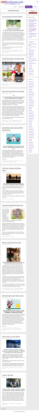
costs (12, 83)
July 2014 (30, 150)
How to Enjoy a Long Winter (11, 336)
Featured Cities (31, 51)
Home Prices (21, 83)
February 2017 (31, 111)
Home (15, 6)
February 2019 (31, 92)
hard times (15, 120)
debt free (20, 403)
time (18, 51)
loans (9, 161)
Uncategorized (31, 74)
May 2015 (30, 140)
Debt (29, 48)
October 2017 (31, 103)
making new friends (8, 289)
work (22, 51)
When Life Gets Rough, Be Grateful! (13, 91)
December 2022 (31, 86)
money (13, 51)
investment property (5, 161)
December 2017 (31, 100)
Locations (30, 66)
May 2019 (30, 89)
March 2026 (31, 81)
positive (20, 367)
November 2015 (31, 134)
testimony (11, 121)
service (6, 404)
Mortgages (11, 160)
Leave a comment (6, 52)
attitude (12, 367)
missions (3, 404)
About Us (35, 6)
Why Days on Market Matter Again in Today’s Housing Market (33, 20)
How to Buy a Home (32, 63)
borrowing (15, 329)
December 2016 (31, 115)
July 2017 (30, 108)
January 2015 (31, 143)
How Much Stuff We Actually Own (12, 205)
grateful (12, 120)
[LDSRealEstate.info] (12, 2)
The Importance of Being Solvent (12, 16)
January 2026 (31, 84)
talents (3, 121)
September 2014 (31, 147)
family (14, 83)
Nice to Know (28, 6)
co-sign (21, 160)
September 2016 (31, 118)
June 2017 (30, 110)
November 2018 (31, 94)
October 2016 (31, 116)
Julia (11, 18)
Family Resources (6, 83)
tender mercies (7, 121)
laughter (19, 120)
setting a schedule (19, 289)
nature (22, 120)
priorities (15, 51)
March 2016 (31, 127)
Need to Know (21, 6)
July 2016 (30, 121)
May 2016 (30, 124)
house (24, 83)
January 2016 (31, 131)
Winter (3, 368)
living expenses (9, 51)
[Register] (33, 13)
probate (15, 161)
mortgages (4, 330)
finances (3, 51)
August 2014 (31, 148)
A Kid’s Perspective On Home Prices (13, 58)
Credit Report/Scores (32, 46)
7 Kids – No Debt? (7, 375)
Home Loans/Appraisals (33, 60)
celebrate (15, 367)
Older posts (3, 408)
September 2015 (31, 137)
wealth (20, 51)
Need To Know (31, 69)
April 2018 (30, 97)
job (5, 51)
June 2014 (30, 151)
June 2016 (30, 123)
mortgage (12, 161)
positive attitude (13, 289)
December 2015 (31, 132)
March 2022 (31, 87)
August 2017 (31, 107)
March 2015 (31, 142)
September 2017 (31, 105)
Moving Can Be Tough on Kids (11, 242)
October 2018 (31, 95)
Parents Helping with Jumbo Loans (12, 295)
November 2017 (31, 102)
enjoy (18, 367)
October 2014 (31, 145)
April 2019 (30, 91)
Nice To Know (15, 160)
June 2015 (30, 139)
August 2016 (31, 119)
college (17, 403)
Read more (8, 48)
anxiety (17, 288)
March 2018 (31, 99)
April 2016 (30, 126)
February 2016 (31, 129)
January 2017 (31, 113)
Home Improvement (32, 58)
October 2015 (31, 135)
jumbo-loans (19, 329)
